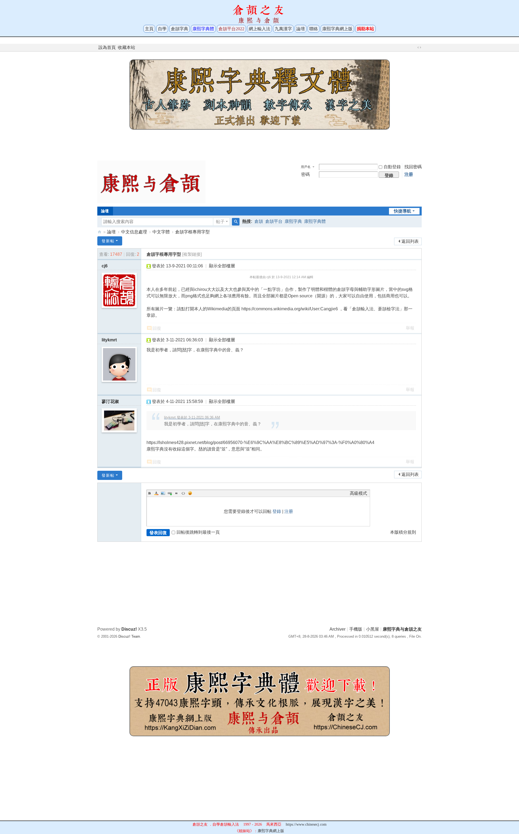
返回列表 (410, 241)
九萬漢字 (283, 28)
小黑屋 (372, 629)
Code (183, 493)
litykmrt (109, 340)
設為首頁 (107, 47)
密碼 (305, 174)
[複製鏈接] (192, 254)
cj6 (105, 266)
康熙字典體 (315, 221)
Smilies (190, 493)
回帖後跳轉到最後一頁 (198, 532)
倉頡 (258, 221)
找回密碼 (413, 166)
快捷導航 (402, 211)
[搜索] (235, 222)
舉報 (410, 328)
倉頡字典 (179, 28)
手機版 (355, 629)
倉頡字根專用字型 (192, 232)
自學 (162, 28)
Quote (176, 493)
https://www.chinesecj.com (306, 824)
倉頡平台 (273, 221)
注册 (408, 174)
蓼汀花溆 (110, 401)
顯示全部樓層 (222, 266)
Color (156, 493)
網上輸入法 (259, 28)
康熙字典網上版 (337, 28)
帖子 (220, 221)
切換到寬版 (419, 47)
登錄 (276, 511)
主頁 (149, 28)
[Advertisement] (259, 144)
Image (163, 493)
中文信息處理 (134, 232)
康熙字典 (293, 221)
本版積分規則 (403, 532)
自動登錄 (392, 166)
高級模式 (358, 493)
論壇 (300, 28)
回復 (156, 328)
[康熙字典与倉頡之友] (151, 181)
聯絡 (313, 28)
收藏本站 (126, 47)
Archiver (337, 629)
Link (169, 493)
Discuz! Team (129, 636)
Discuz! (129, 629)
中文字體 (161, 232)
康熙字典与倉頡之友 (99, 232)
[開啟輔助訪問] (414, 47)
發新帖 (108, 241)
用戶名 (306, 167)
